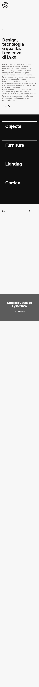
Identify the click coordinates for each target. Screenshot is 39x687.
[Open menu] (35, 5)
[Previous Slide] (3, 30)
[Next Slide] (7, 30)
